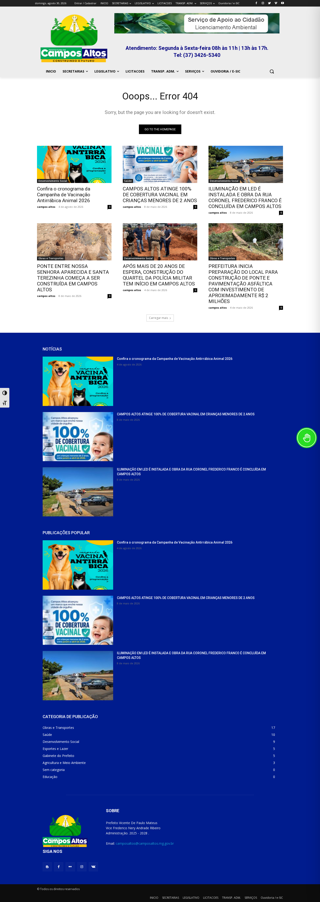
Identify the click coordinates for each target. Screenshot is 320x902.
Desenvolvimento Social (52, 181)
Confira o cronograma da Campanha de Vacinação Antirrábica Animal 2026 (63, 194)
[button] (271, 71)
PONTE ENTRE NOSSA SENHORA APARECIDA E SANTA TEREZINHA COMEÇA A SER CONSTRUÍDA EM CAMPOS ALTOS (73, 277)
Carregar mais (158, 318)
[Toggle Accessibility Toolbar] (306, 438)
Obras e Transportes (50, 258)
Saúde (128, 181)
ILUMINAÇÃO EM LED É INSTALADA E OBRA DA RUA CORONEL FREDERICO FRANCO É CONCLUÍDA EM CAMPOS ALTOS (245, 197)
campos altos (46, 206)
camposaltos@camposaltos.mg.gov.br (145, 843)
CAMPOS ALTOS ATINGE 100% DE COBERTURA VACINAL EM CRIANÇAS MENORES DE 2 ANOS (160, 194)
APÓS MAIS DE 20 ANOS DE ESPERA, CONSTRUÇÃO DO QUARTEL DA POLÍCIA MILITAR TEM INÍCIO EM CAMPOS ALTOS (159, 275)
